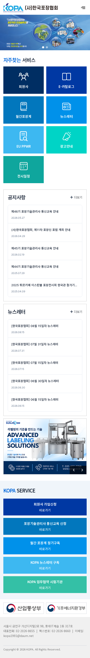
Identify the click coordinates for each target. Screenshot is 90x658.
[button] (43, 47)
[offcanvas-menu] (83, 8)
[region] (45, 32)
